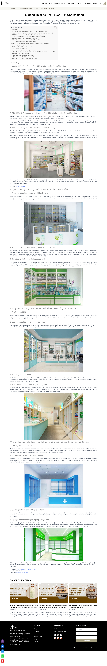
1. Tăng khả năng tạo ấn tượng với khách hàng (25, 38)
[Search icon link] (100, 3)
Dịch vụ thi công (21, 8)
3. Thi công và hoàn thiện (20, 48)
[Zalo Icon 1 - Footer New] (58, 635)
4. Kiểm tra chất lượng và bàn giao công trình (25, 50)
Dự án (35, 634)
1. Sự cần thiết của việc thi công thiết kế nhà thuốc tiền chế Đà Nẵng (30, 31)
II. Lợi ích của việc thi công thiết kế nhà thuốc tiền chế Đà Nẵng (28, 36)
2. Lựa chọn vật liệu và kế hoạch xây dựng (24, 46)
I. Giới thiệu (15, 29)
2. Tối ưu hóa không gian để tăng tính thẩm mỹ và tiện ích (28, 40)
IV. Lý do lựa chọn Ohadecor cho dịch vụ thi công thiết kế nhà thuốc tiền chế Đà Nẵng (34, 51)
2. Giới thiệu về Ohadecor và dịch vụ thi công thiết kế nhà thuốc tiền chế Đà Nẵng (34, 33)
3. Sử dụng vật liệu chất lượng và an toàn (24, 56)
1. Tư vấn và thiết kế (19, 45)
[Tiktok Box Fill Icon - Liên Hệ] (61, 635)
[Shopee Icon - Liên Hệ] (55, 638)
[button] (54, 27)
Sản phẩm (36, 639)
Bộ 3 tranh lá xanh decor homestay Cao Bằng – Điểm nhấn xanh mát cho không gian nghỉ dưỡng (24, 607)
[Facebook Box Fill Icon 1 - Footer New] (55, 635)
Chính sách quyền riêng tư (60, 628)
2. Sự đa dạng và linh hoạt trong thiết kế (24, 55)
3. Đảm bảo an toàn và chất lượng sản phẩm (25, 41)
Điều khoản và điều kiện (60, 631)
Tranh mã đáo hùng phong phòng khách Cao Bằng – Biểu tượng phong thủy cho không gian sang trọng (53, 607)
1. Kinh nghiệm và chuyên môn (21, 53)
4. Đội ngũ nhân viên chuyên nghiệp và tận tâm (25, 58)
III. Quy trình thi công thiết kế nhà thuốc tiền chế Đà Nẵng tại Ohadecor (30, 43)
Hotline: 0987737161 (15, 644)
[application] (65, 3)
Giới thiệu (36, 631)
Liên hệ (36, 641)
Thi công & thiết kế (38, 636)
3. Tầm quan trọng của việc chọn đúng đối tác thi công (27, 34)
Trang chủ (12, 8)
